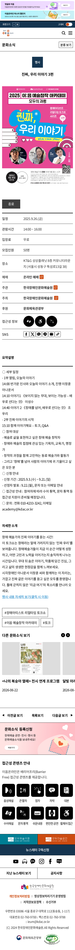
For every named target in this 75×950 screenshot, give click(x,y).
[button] (68, 635)
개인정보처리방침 (19, 896)
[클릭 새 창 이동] (37, 887)
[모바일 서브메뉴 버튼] (70, 33)
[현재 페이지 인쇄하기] (51, 334)
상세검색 (64, 34)
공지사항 (56, 873)
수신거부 (51, 902)
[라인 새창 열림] (45, 334)
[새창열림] (19, 839)
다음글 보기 (60, 715)
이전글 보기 (15, 715)
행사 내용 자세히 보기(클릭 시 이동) (25, 596)
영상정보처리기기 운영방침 (50, 896)
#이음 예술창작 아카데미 (21, 622)
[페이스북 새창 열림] (26, 334)
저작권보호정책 (32, 902)
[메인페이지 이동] (8, 33)
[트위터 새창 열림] (32, 334)
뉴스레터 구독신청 (37, 849)
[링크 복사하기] (57, 334)
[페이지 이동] (37, 5)
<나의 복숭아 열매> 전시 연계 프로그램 (30, 681)
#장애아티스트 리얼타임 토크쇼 (25, 612)
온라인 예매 (31, 276)
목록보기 (37, 715)
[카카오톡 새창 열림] (39, 334)
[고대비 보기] (69, 24)
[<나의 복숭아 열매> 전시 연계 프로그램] (31, 658)
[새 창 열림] (57, 939)
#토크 (47, 622)
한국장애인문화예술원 (38, 287)
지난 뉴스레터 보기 (18, 873)
